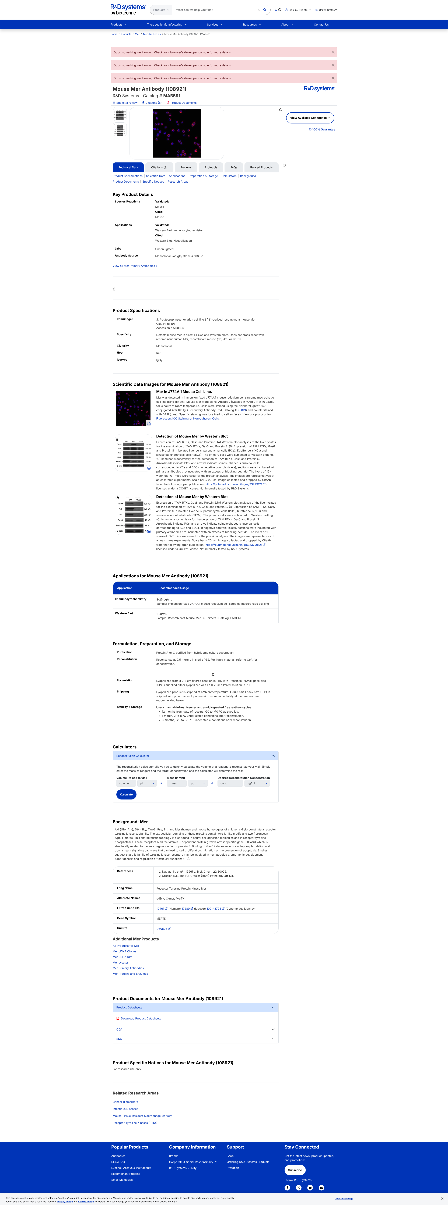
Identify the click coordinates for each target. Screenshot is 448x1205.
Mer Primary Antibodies (128, 968)
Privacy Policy (65, 1201)
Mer (137, 34)
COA (119, 1029)
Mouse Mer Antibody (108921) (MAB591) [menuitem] (187, 34)
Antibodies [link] (118, 1156)
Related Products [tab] (261, 167)
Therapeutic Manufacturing (164, 24)
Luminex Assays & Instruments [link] (131, 1168)
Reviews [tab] (186, 167)
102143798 (214, 908)
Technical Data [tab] (128, 167)
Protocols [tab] (211, 167)
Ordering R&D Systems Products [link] (248, 1162)
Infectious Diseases (125, 1109)
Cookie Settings (344, 1198)
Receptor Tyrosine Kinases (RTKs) (135, 1123)
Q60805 (161, 928)
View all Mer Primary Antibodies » (135, 266)
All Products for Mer (126, 945)
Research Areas (178, 181)
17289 (186, 908)
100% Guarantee (323, 129)
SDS (119, 1038)
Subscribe (295, 1170)
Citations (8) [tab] (159, 167)
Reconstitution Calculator (132, 756)
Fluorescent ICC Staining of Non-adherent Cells (187, 418)
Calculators (229, 176)
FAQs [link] (230, 1156)
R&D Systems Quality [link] (183, 1168)
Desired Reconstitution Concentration (244, 778)
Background (248, 176)
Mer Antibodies (152, 34)
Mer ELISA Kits (122, 957)
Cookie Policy (86, 1201)
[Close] (333, 52)
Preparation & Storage (203, 176)
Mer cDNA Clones (124, 951)
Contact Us (321, 24)
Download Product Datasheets (141, 1018)
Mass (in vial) (176, 778)
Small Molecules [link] (122, 1179)
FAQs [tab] (233, 167)
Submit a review (126, 102)
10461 (160, 908)
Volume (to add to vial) (131, 778)
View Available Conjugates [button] (308, 117)
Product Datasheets (129, 1007)
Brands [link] (173, 1156)
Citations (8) (154, 102)
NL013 (241, 410)
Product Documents (183, 102)
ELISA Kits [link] (118, 1162)
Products (116, 24)
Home (114, 34)
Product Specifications (127, 176)
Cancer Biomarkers (125, 1102)
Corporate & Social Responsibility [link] (191, 1162)
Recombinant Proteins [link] (125, 1173)
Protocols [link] (233, 1168)
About (285, 24)
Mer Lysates (120, 962)
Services (212, 24)
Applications (177, 176)
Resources (250, 24)
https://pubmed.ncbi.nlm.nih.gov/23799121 (233, 484)
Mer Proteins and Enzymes (130, 973)
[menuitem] (114, 34)
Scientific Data (155, 176)
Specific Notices (153, 181)
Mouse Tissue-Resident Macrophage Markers (142, 1116)
